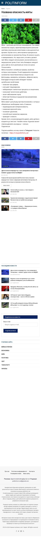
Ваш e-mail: (6, 321)
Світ (3, 361)
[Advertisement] (20, 385)
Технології (5, 365)
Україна (8, 8)
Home (3, 8)
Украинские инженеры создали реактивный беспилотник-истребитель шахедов (23, 199)
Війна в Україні (6, 347)
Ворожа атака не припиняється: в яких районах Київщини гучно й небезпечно (22, 279)
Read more (6, 185)
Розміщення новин (16, 473)
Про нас (7, 471)
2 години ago (15, 282)
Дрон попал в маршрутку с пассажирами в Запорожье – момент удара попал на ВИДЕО (24, 271)
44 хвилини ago (15, 274)
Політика (4, 358)
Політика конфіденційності (19, 471)
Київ (3, 354)
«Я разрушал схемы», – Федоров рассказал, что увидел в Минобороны (23, 207)
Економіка (5, 350)
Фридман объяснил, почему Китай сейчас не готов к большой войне (24, 287)
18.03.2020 (4, 16)
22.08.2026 (5, 175)
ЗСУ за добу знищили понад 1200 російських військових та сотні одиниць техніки (24, 304)
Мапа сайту (26, 473)
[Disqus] (20, 239)
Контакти (32, 471)
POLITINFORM (16, 2)
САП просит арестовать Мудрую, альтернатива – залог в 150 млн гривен (22, 296)
